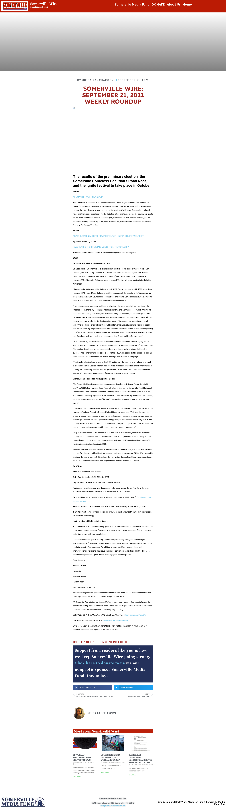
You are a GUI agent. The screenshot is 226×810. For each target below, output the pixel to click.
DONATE (158, 4)
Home (187, 4)
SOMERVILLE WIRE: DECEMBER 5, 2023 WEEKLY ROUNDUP (110, 757)
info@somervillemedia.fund (112, 805)
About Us (174, 4)
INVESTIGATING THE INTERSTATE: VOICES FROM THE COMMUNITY (101, 247)
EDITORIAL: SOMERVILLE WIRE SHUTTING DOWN (82, 757)
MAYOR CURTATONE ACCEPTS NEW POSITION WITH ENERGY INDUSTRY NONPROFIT (108, 236)
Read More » (77, 777)
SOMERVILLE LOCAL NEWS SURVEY (88, 197)
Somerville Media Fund (132, 4)
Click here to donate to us (100, 663)
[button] (92, 687)
